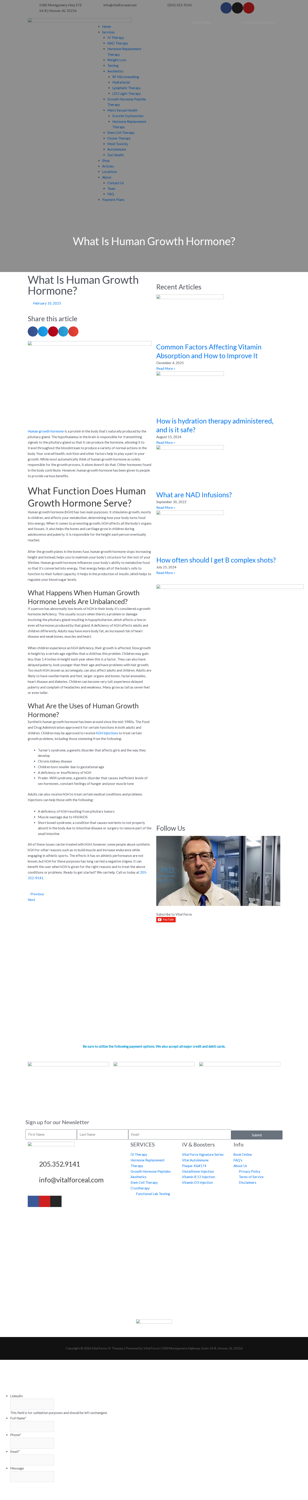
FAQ (110, 194)
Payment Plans (113, 200)
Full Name (18, 1418)
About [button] (106, 177)
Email (15, 1451)
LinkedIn (16, 1396)
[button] (122, 21)
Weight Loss (116, 60)
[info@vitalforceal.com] (33, 1181)
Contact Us (115, 183)
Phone (15, 1435)
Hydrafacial (121, 82)
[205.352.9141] (33, 1165)
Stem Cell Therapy (121, 132)
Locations (109, 172)
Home (106, 26)
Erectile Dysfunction (127, 116)
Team (111, 188)
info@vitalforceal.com (71, 1180)
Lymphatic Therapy (126, 88)
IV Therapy (115, 37)
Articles (108, 166)
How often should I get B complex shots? (216, 560)
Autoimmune (116, 149)
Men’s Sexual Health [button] (122, 110)
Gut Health (115, 155)
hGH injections (107, 733)
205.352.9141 (59, 1164)
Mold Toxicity (117, 144)
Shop (106, 160)
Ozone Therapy (119, 138)
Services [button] (108, 32)
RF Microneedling (125, 77)
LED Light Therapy (126, 93)
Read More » (165, 368)
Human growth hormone (46, 431)
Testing (113, 65)
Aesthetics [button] (115, 71)
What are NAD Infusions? (194, 495)
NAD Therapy (117, 43)
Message (17, 1468)
